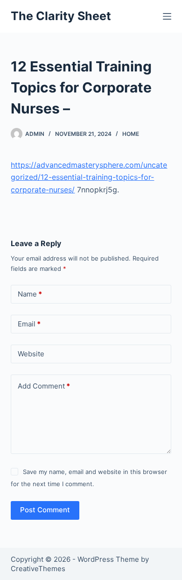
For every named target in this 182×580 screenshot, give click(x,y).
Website (31, 353)
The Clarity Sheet (61, 16)
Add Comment (44, 386)
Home (130, 133)
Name (30, 294)
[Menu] (167, 16)
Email (29, 323)
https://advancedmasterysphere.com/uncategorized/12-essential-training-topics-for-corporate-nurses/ (89, 177)
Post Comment (45, 509)
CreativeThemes (38, 568)
